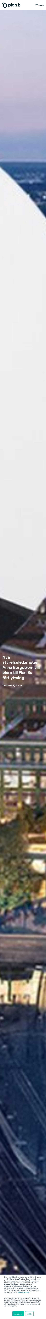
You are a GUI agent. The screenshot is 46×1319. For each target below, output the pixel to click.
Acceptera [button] (18, 1314)
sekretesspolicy (23, 1292)
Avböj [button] (29, 1314)
